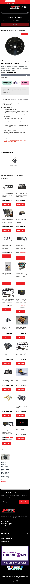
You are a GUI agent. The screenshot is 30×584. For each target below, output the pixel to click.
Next (28, 61)
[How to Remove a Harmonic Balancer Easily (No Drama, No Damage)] (5, 457)
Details (4, 99)
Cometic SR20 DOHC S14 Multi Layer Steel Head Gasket (7, 195)
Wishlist (25, 7)
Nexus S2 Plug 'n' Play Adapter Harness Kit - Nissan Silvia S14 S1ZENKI (21, 301)
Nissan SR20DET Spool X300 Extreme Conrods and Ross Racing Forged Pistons (7, 380)
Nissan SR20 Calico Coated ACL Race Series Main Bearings (21, 380)
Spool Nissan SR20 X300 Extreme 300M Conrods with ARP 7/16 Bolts (21, 275)
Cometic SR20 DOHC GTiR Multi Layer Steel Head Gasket (7, 247)
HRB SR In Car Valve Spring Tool (6, 328)
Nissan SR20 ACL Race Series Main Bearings (21, 328)
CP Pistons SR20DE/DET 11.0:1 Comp (7, 353)
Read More (3, 481)
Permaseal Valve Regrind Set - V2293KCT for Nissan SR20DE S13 (21, 354)
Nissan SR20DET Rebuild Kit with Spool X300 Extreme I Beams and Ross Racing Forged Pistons (7, 221)
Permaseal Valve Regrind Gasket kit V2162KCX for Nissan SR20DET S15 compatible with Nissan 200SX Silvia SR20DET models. (8, 301)
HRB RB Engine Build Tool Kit (6, 274)
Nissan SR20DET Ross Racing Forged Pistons (21, 428)
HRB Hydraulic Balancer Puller (13, 166)
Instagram (17, 581)
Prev (25, 61)
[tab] (4, 99)
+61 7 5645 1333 (10, 3)
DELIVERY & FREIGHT (23, 99)
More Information (13, 99)
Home (2, 29)
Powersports (20, 1)
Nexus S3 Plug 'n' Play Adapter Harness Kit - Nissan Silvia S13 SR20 (21, 247)
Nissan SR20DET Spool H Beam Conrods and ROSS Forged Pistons (21, 195)
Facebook (13, 581)
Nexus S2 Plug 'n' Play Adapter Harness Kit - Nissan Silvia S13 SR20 (7, 432)
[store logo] (15, 7)
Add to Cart (6, 204)
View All (26, 450)
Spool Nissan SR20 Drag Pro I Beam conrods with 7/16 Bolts (21, 221)
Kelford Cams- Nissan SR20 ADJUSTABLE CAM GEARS (21, 406)
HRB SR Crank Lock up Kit (8, 405)
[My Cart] (27, 7)
